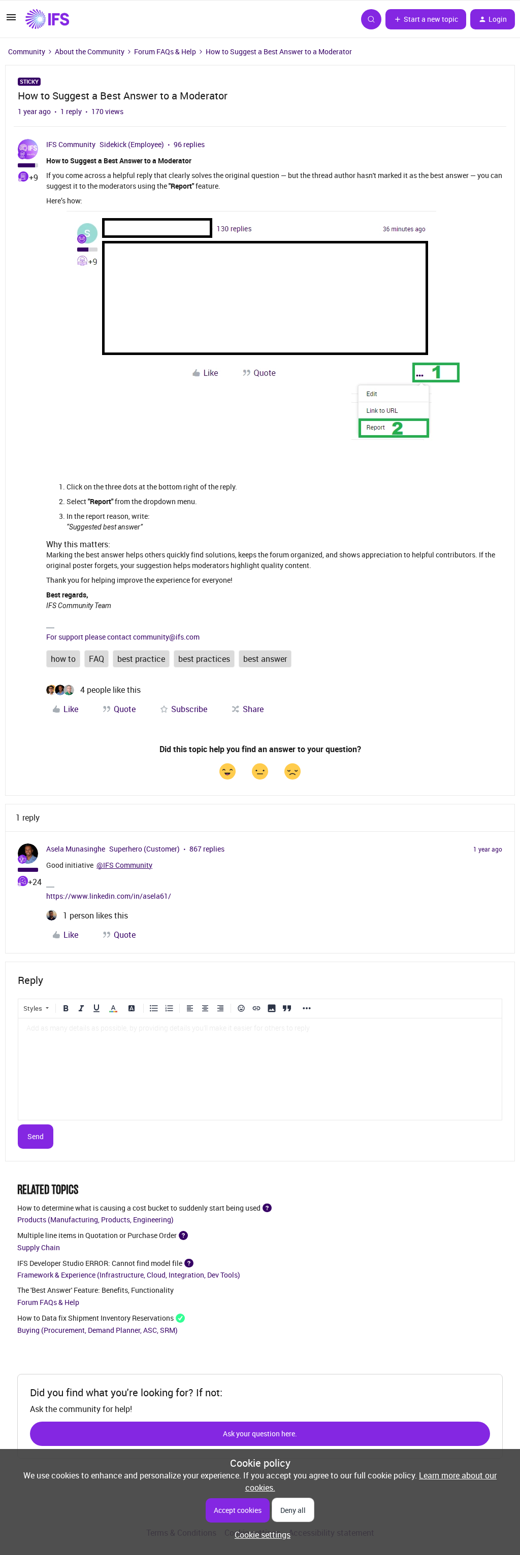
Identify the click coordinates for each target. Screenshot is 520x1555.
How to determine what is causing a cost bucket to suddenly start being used (139, 1207)
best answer (265, 658)
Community (26, 51)
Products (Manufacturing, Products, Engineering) (95, 1219)
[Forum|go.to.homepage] (47, 19)
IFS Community (70, 144)
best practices (204, 658)
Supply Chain (38, 1247)
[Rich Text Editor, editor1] (260, 1069)
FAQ (96, 658)
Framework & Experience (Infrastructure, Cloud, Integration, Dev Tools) (128, 1275)
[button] (11, 20)
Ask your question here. (260, 1433)
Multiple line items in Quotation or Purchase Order (97, 1235)
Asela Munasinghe (75, 849)
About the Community (89, 51)
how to (63, 658)
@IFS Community (124, 865)
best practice (141, 658)
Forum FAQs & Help (165, 51)
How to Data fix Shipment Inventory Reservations (95, 1318)
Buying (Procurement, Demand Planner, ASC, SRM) (97, 1330)
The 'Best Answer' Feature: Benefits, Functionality (95, 1290)
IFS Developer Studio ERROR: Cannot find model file (99, 1262)
